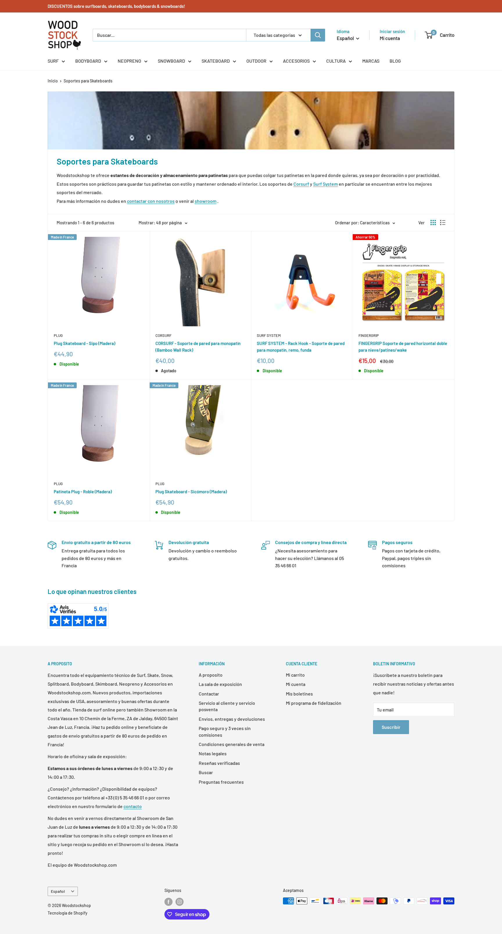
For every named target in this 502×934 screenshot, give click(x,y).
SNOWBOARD (171, 61)
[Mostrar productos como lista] (442, 222)
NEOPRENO (129, 61)
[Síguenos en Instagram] (179, 901)
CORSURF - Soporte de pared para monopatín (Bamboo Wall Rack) (198, 347)
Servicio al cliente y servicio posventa (227, 706)
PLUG (58, 335)
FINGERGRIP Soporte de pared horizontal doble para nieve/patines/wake (402, 347)
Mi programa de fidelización (313, 703)
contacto (132, 806)
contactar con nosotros (151, 201)
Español (58, 891)
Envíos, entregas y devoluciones (232, 719)
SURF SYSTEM (269, 335)
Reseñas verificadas (219, 763)
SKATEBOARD (216, 61)
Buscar (206, 772)
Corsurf (301, 184)
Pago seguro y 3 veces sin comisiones (225, 731)
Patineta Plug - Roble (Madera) (83, 491)
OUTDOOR (256, 61)
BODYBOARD (88, 61)
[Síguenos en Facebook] (168, 901)
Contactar (209, 693)
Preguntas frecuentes (221, 782)
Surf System (325, 184)
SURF (53, 61)
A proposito (211, 675)
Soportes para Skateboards (88, 80)
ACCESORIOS (296, 61)
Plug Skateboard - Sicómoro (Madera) (191, 491)
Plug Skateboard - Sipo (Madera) (84, 343)
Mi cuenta (390, 38)
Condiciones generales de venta (231, 744)
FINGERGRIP (368, 335)
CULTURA (336, 61)
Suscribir (391, 727)
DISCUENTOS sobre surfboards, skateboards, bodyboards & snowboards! (116, 6)
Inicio (53, 80)
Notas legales (213, 753)
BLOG (395, 61)
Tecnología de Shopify (67, 912)
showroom (205, 201)
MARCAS (370, 61)
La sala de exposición (220, 684)
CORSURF (163, 335)
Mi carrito (295, 675)
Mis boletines (299, 693)
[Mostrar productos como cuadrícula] (433, 222)
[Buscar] (318, 35)
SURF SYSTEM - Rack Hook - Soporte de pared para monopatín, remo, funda (301, 347)
